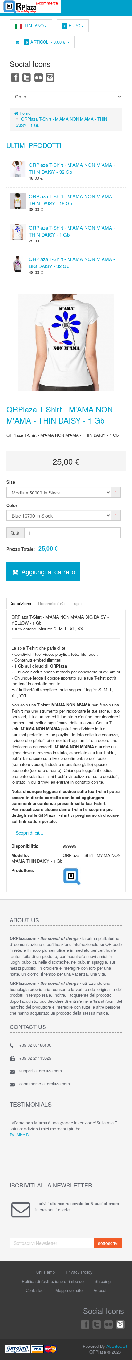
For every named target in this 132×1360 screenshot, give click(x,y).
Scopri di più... (30, 833)
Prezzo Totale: (32, 549)
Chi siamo (45, 1272)
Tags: (77, 603)
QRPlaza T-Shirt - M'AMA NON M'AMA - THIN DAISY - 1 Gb (72, 231)
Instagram (51, 77)
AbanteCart (116, 1346)
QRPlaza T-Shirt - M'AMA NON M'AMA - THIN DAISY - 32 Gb (72, 168)
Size (10, 482)
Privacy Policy (79, 1272)
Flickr (39, 77)
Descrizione (20, 603)
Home (24, 113)
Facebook (14, 77)
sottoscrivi (108, 1243)
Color (11, 505)
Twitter (26, 77)
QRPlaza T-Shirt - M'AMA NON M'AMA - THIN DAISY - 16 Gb (72, 199)
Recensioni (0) (51, 603)
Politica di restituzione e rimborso (53, 1281)
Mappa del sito (69, 1290)
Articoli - (45, 42)
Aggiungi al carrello (47, 571)
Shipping (103, 1281)
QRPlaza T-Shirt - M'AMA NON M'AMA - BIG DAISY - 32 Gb (72, 262)
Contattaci (35, 1290)
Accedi (100, 1290)
